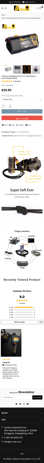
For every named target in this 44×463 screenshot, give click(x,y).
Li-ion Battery (22, 132)
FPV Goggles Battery (12, 95)
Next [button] (39, 42)
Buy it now (22, 118)
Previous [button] (4, 42)
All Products (19, 135)
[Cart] (40, 8)
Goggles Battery (34, 135)
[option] (22, 44)
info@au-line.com (12, 441)
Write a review (19, 322)
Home (3, 15)
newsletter (22, 392)
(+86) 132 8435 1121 (13, 437)
